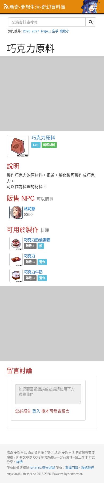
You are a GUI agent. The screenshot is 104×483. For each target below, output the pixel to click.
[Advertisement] (52, 93)
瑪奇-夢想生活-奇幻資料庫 (37, 6)
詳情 (19, 462)
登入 (36, 411)
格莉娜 (16, 212)
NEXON (35, 468)
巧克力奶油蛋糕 (16, 243)
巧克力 (16, 259)
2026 (26, 31)
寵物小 (64, 31)
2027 (35, 31)
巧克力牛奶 (16, 275)
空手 (55, 31)
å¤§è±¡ (46, 31)
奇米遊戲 (48, 468)
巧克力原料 (43, 137)
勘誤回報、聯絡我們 (79, 468)
